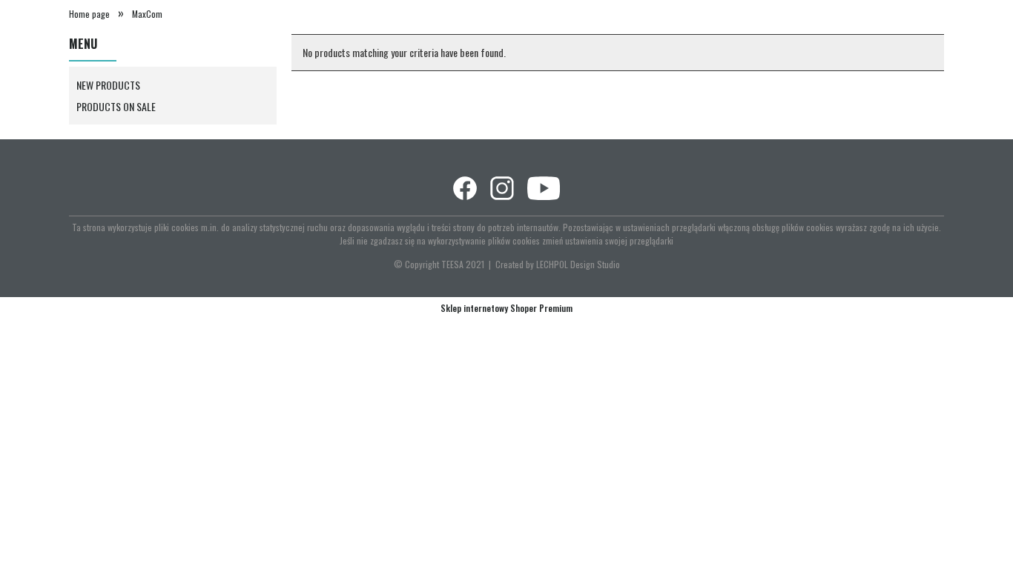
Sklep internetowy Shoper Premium (506, 308)
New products (108, 85)
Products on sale (116, 106)
